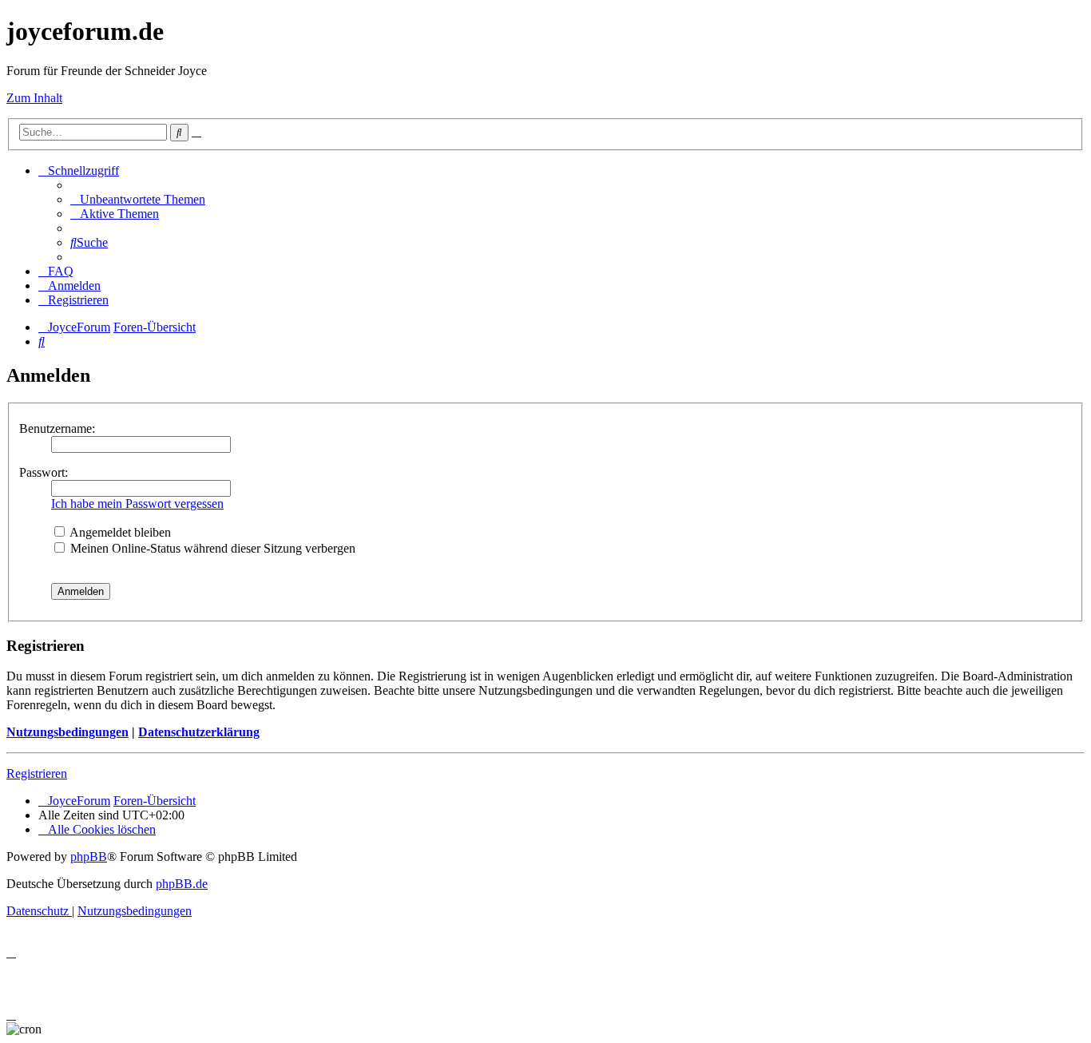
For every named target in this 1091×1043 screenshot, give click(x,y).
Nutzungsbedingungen (67, 732)
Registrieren (36, 773)
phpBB (88, 856)
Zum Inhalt (34, 98)
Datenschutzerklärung (199, 732)
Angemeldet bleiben (119, 532)
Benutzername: (57, 428)
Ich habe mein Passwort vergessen (137, 503)
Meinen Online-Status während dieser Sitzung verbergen (211, 548)
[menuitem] (137, 199)
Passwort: (43, 472)
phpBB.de (182, 883)
